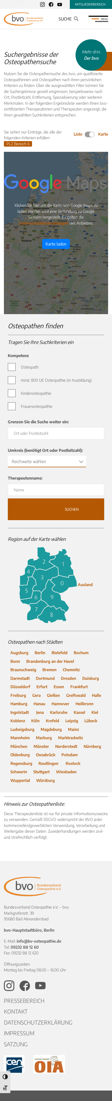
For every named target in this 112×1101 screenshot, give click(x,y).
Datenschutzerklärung (38, 1022)
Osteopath (30, 367)
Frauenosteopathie (36, 406)
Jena (40, 712)
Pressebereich (24, 1000)
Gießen (53, 695)
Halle (96, 695)
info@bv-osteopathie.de (39, 941)
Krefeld (52, 720)
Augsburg (19, 652)
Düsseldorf (20, 686)
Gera (36, 695)
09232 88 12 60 (25, 947)
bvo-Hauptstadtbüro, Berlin (29, 930)
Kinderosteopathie (36, 393)
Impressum (19, 1033)
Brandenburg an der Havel (50, 661)
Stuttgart (41, 771)
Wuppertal (20, 780)
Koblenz (17, 720)
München (18, 746)
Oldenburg (20, 754)
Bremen (49, 669)
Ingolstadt (20, 712)
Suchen (56, 512)
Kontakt (16, 1011)
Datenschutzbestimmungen (44, 223)
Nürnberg (92, 746)
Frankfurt (79, 686)
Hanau (39, 703)
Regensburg (21, 763)
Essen (59, 686)
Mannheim (20, 737)
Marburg (44, 737)
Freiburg (18, 695)
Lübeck (91, 720)
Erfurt (41, 686)
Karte (103, 134)
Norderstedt (66, 746)
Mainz (73, 729)
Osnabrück (45, 754)
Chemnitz (71, 669)
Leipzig (71, 720)
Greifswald (76, 695)
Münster (41, 746)
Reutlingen (49, 763)
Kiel (94, 712)
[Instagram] (42, 4)
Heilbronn (85, 703)
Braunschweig (23, 669)
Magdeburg (51, 729)
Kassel (79, 712)
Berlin (40, 652)
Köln (35, 720)
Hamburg (18, 703)
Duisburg (90, 678)
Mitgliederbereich (90, 4)
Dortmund (45, 678)
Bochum (81, 652)
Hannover (60, 703)
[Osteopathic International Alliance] (49, 1064)
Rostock (73, 763)
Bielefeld (59, 652)
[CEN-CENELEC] (15, 1064)
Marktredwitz (71, 737)
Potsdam (69, 754)
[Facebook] (51, 4)
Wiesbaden (66, 771)
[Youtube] (59, 4)
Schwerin (18, 771)
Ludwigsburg (22, 729)
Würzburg (45, 780)
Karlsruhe (58, 712)
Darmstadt (20, 678)
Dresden (68, 678)
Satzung (16, 1044)
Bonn (15, 661)
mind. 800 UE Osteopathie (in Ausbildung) (56, 380)
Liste (78, 134)
